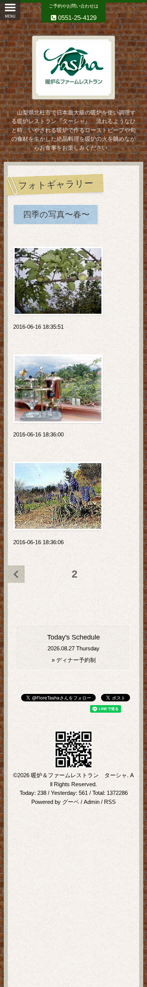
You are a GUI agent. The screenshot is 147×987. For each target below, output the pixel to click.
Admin (92, 802)
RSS (110, 802)
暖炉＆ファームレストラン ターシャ (79, 775)
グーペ (70, 802)
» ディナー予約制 (74, 660)
